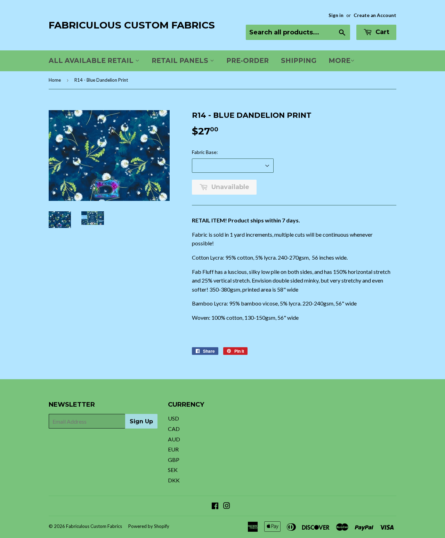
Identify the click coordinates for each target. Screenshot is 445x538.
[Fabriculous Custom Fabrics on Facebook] (215, 506)
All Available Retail (92, 61)
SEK (173, 469)
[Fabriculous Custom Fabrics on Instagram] (226, 506)
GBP (173, 459)
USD (173, 418)
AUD (174, 439)
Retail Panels (181, 61)
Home (55, 80)
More (339, 61)
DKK (174, 480)
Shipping (298, 61)
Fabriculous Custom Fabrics (132, 25)
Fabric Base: (205, 152)
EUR (173, 449)
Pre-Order (247, 61)
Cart (381, 32)
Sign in (336, 15)
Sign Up (141, 421)
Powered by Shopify (148, 526)
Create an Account (375, 15)
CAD (174, 428)
